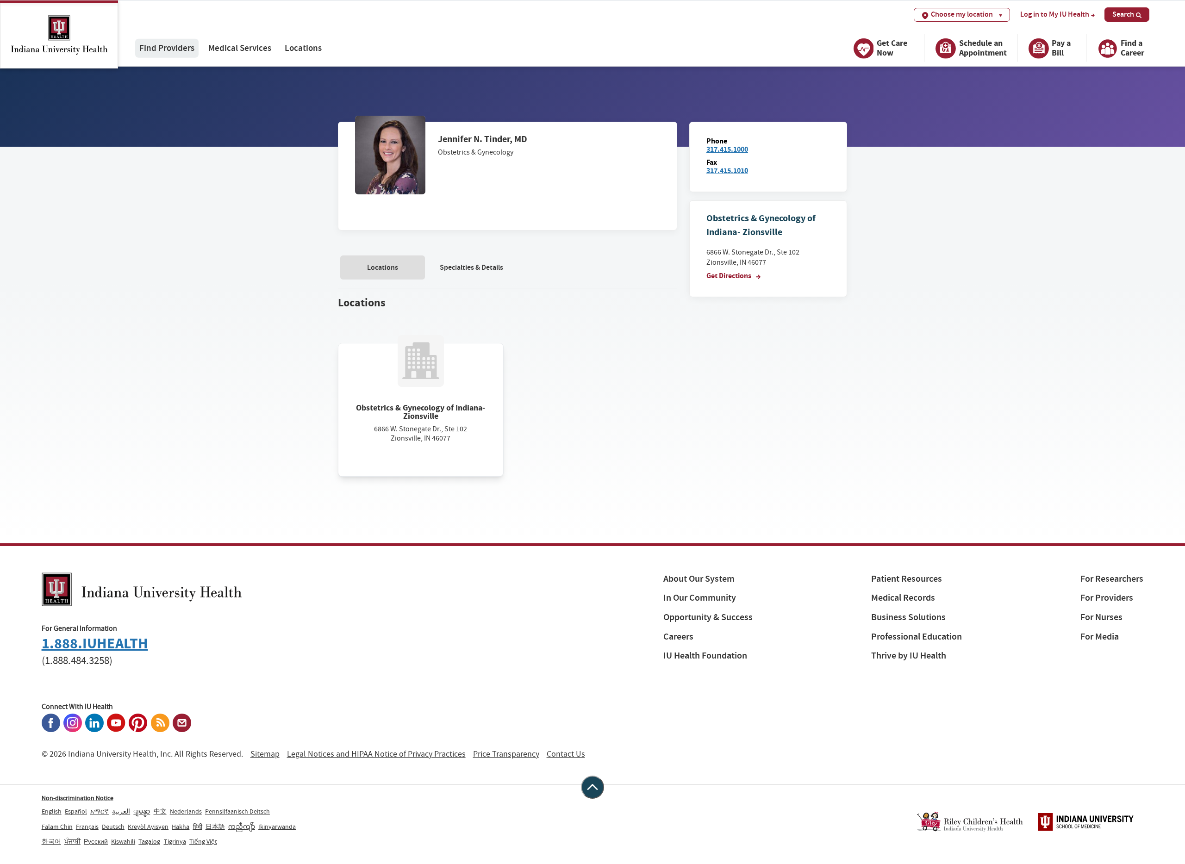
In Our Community (699, 597)
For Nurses (1101, 617)
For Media (1099, 636)
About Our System (699, 578)
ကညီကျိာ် (241, 826)
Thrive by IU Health (908, 655)
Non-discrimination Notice (77, 798)
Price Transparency (506, 754)
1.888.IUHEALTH (95, 643)
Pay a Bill (1061, 47)
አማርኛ (99, 811)
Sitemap (265, 754)
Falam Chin (57, 826)
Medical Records (903, 597)
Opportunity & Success (708, 617)
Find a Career (1132, 47)
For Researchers (1111, 578)
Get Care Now (892, 47)
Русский (96, 841)
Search (1123, 14)
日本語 (215, 826)
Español (76, 811)
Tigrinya (175, 841)
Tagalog (149, 841)
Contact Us (566, 754)
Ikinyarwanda (277, 826)
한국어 (51, 841)
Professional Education (916, 636)
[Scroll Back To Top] (592, 787)
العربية (121, 811)
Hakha (180, 826)
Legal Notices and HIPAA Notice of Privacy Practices (376, 754)
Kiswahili (123, 841)
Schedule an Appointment (983, 47)
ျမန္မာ (141, 811)
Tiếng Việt (203, 841)
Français (87, 826)
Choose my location (962, 14)
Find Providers (166, 48)
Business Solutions (908, 617)
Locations (303, 48)
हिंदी (197, 826)
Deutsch (113, 826)
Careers (678, 636)
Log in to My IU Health (1054, 14)
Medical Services (239, 48)
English (52, 811)
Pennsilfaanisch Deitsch (237, 811)
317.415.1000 (727, 149)
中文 (160, 811)
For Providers (1106, 597)
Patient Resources (906, 578)
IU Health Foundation (705, 655)
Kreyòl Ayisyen (148, 826)
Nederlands (186, 811)
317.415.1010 (727, 170)
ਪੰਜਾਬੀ (72, 841)
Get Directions (729, 275)
